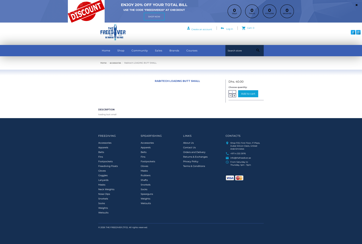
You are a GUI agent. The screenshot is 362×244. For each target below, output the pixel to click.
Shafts (144, 180)
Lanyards (103, 180)
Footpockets (105, 161)
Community (140, 50)
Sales (158, 50)
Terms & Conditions (194, 166)
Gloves (102, 170)
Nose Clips (104, 194)
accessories (115, 63)
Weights (103, 208)
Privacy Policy (190, 161)
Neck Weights (106, 189)
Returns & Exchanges (195, 156)
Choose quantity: (238, 87)
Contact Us (189, 147)
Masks (101, 184)
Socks (101, 203)
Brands (174, 50)
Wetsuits (103, 212)
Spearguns (147, 194)
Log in (229, 29)
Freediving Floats (108, 166)
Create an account (201, 29)
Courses (192, 50)
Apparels (103, 147)
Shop (120, 50)
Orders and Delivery (194, 152)
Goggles (103, 175)
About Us (188, 143)
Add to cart (248, 93)
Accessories (104, 143)
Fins (100, 156)
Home (106, 50)
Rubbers (145, 175)
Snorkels (103, 198)
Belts (101, 152)
